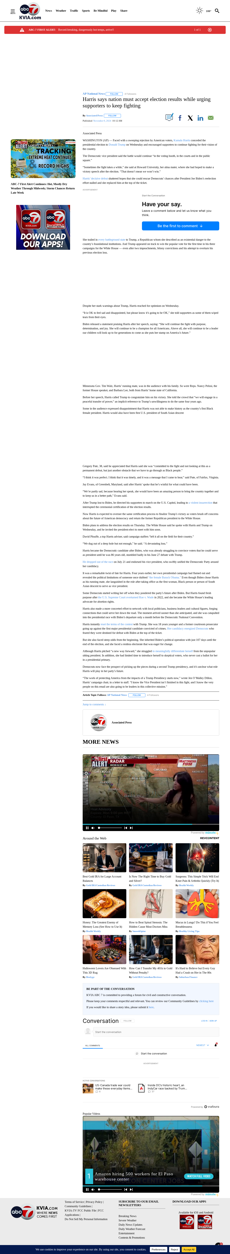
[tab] (93, 1045)
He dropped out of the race (98, 561)
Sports (86, 10)
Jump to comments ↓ (94, 704)
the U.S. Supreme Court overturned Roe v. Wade (126, 597)
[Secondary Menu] (15, 10)
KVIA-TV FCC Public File (80, 1210)
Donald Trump (117, 144)
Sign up (213, 1021)
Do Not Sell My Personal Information (86, 1219)
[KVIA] (30, 11)
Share (123, 10)
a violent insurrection (200, 502)
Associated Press (94, 115)
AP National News (117, 695)
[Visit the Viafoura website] (211, 1106)
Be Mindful (100, 10)
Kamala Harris (182, 140)
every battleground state (111, 239)
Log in (204, 1021)
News (48, 10)
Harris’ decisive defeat (95, 178)
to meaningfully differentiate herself (173, 651)
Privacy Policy (94, 1201)
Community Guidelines (78, 1206)
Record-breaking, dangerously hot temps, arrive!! (86, 29)
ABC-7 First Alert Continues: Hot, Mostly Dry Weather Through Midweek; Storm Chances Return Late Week (43, 188)
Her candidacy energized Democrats (187, 628)
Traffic (74, 10)
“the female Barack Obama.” (164, 577)
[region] (151, 1063)
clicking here (206, 1001)
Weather (61, 10)
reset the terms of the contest (117, 624)
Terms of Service (74, 1201)
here (151, 1007)
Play (113, 10)
